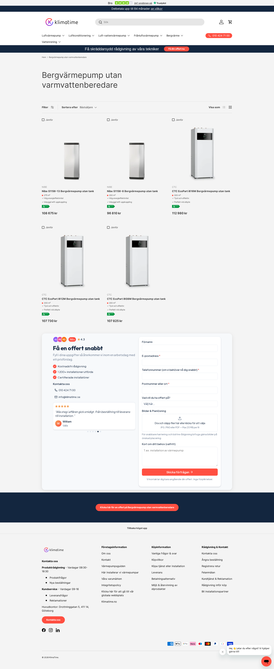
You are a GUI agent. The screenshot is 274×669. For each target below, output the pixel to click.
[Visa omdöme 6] (100, 431)
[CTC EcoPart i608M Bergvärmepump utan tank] (137, 260)
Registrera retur (211, 566)
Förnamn (147, 342)
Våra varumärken (111, 578)
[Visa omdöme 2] (90, 431)
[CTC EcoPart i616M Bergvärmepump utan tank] (202, 153)
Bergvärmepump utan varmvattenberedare (68, 57)
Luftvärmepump (51, 35)
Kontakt (106, 559)
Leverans (157, 572)
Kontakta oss (53, 619)
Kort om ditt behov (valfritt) (159, 444)
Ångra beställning (212, 559)
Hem (44, 57)
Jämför (49, 119)
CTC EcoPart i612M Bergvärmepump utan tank (71, 298)
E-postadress (151, 355)
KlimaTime (53, 657)
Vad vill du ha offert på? (156, 397)
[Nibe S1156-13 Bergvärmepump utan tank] (72, 153)
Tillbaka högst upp (137, 528)
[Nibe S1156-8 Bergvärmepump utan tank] (137, 153)
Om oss (106, 553)
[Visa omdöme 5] (98, 431)
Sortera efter (70, 107)
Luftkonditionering (80, 35)
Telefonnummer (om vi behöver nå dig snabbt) (170, 369)
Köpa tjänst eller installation (168, 566)
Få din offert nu (176, 48)
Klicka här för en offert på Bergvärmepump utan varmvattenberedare (137, 507)
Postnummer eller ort (155, 383)
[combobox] (149, 22)
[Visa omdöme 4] (95, 431)
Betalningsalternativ (163, 578)
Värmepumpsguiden (113, 566)
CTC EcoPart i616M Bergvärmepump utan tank (201, 191)
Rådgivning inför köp (214, 585)
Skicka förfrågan (177, 472)
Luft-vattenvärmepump (112, 35)
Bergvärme (172, 35)
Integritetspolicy (111, 585)
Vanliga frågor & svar (164, 553)
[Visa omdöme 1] (87, 431)
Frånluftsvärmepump (146, 35)
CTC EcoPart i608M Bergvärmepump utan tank (136, 298)
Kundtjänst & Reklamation (217, 578)
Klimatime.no (109, 601)
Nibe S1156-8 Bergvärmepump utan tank (132, 191)
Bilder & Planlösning (154, 411)
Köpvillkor (157, 559)
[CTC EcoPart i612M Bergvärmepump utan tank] (72, 260)
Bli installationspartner (215, 591)
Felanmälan (208, 572)
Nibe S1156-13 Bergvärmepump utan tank (68, 191)
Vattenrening (49, 41)
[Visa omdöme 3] (93, 431)
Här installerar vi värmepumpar (120, 572)
